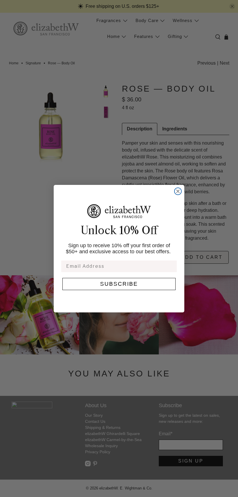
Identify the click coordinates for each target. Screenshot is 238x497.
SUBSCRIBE (119, 284)
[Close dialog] (177, 191)
